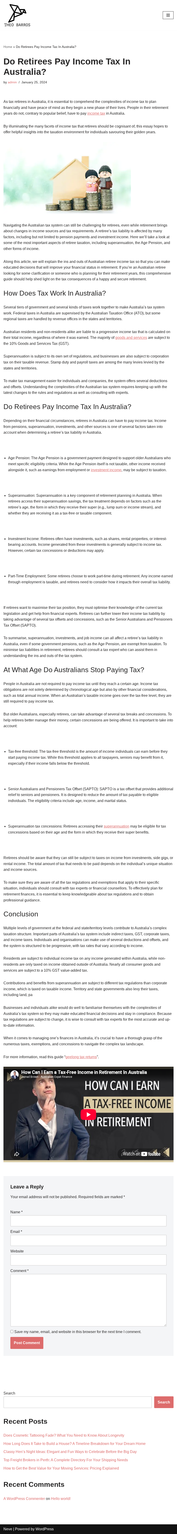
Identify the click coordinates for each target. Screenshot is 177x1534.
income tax (96, 113)
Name (16, 1212)
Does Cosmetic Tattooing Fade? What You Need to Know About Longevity (63, 1435)
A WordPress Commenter (24, 1499)
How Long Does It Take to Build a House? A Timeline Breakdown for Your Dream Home (74, 1444)
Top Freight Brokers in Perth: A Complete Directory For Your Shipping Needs (65, 1460)
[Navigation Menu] (168, 15)
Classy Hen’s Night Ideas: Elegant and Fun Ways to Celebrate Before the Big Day (70, 1452)
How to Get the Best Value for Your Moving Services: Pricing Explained (61, 1468)
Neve (7, 1529)
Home (7, 47)
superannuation (116, 826)
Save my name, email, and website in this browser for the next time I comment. (77, 1332)
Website (17, 1251)
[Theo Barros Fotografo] (17, 15)
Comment (19, 1271)
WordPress (44, 1529)
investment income (106, 470)
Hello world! (61, 1499)
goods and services (131, 338)
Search (9, 1393)
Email (16, 1232)
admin (12, 82)
